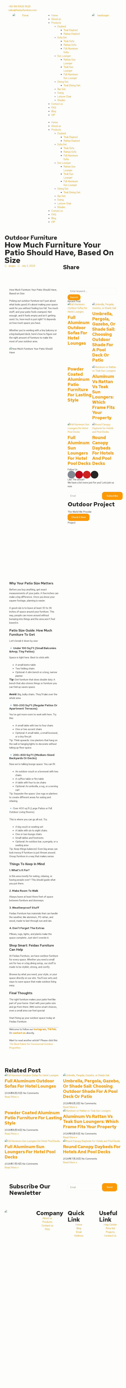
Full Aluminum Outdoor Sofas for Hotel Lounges (78, 330)
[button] (63, 118)
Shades (61, 100)
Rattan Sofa (69, 44)
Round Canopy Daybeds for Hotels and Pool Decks (103, 450)
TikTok (51, 1029)
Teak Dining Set (71, 85)
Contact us (57, 103)
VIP (53, 114)
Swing (60, 92)
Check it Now (78, 517)
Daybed (61, 26)
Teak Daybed (70, 30)
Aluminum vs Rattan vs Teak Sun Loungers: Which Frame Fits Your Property (103, 397)
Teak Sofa (68, 41)
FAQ (53, 107)
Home (54, 15)
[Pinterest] (79, 474)
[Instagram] (94, 474)
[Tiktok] (71, 474)
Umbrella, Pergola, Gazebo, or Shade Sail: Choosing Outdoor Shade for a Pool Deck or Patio (103, 337)
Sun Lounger (64, 55)
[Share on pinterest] (71, 272)
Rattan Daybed (71, 33)
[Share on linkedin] (69, 272)
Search (74, 297)
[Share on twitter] (66, 272)
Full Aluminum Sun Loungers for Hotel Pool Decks (79, 450)
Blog (53, 111)
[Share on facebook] (64, 272)
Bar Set (61, 89)
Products (56, 22)
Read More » (12, 1096)
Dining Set (62, 81)
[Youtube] (87, 474)
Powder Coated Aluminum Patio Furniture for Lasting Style (33, 1118)
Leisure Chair (64, 96)
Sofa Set (62, 37)
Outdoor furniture (31, 238)
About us (56, 19)
